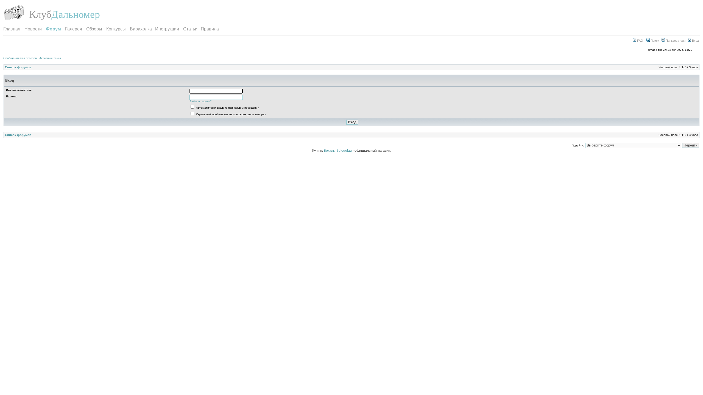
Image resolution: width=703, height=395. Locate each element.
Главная (11, 29)
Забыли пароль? (201, 101)
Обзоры (94, 29)
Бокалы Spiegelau (338, 151)
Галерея (73, 29)
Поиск (654, 40)
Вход (695, 40)
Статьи (190, 29)
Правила (210, 29)
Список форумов (18, 67)
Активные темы (50, 58)
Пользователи (675, 40)
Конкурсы (116, 29)
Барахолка (141, 29)
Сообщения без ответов (20, 58)
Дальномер (75, 14)
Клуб (40, 14)
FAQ (639, 40)
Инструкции (167, 29)
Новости (33, 29)
